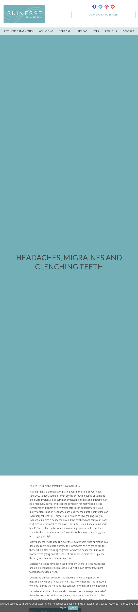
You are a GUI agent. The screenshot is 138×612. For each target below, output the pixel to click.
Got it (73, 607)
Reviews (82, 31)
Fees (96, 31)
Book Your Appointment (103, 14)
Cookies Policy (117, 603)
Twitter (100, 6)
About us (111, 31)
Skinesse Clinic (24, 14)
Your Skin (65, 31)
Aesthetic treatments (18, 31)
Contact (128, 31)
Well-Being (46, 31)
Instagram (106, 6)
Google (112, 6)
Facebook (94, 6)
